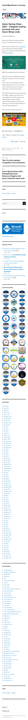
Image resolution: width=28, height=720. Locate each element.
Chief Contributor (7, 148)
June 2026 (6, 406)
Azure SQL (6, 605)
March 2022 (6, 504)
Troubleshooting (7, 678)
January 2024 (7, 462)
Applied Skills (7, 574)
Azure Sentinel (7, 603)
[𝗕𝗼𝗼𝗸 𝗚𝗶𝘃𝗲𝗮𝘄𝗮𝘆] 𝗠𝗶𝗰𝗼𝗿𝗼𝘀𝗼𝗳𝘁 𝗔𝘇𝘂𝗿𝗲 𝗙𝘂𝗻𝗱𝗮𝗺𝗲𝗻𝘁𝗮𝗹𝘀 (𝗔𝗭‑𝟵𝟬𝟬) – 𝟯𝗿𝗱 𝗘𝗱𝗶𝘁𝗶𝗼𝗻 (14, 269)
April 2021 (6, 526)
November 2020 (7, 535)
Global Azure (7, 641)
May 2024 (6, 454)
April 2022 (6, 501)
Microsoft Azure (7, 657)
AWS (5, 578)
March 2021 (6, 529)
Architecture (6, 576)
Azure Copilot (6, 193)
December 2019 (7, 556)
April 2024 (6, 456)
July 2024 (6, 450)
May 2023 (6, 477)
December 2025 (7, 416)
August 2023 (7, 470)
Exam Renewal (7, 634)
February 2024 (7, 460)
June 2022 (6, 497)
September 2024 (7, 447)
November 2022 (7, 487)
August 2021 (7, 518)
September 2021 (7, 516)
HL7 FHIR (6, 649)
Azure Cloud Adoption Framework (12, 589)
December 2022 (7, 485)
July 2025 (6, 427)
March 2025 (6, 435)
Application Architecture (9, 572)
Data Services (7, 630)
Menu (4, 9)
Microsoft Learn (7, 666)
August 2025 (7, 425)
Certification (6, 618)
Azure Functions (7, 595)
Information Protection (9, 653)
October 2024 (7, 445)
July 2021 (6, 520)
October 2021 (7, 514)
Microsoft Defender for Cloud (11, 659)
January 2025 (7, 439)
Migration (6, 670)
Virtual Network (7, 680)
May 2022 (6, 499)
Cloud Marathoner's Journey (13, 5)
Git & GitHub (7, 639)
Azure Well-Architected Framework (12, 611)
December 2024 (7, 441)
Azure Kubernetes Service (10, 597)
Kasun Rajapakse (9, 53)
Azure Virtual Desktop (9, 609)
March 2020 (6, 551)
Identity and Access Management (11, 651)
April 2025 (6, 433)
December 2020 (7, 533)
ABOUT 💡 (5, 707)
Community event (9, 150)
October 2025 (7, 420)
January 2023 (7, 483)
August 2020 (7, 541)
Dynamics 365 (7, 632)
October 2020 (7, 537)
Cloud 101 (6, 620)
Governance (6, 647)
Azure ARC (6, 584)
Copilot (14, 193)
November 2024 (7, 443)
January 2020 (7, 553)
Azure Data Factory (8, 591)
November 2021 (7, 512)
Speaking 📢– (6, 711)
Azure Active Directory (9, 580)
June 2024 (6, 452)
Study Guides (7, 676)
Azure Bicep (7, 587)
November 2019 (7, 558)
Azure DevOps (7, 593)
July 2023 (6, 472)
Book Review (7, 616)
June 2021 (6, 522)
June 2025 (6, 429)
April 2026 (6, 410)
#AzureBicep (22, 46)
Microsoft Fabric (7, 661)
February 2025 (7, 437)
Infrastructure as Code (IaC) (10, 655)
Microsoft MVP (7, 668)
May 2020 (6, 547)
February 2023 (7, 481)
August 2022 (7, 493)
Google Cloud (7, 645)
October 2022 (7, 489)
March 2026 (6, 412)
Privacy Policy (18, 715)
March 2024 (6, 458)
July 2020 (6, 543)
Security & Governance (9, 674)
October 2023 (7, 466)
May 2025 (6, 431)
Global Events (7, 643)
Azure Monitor (7, 601)
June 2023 (6, 474)
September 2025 (7, 422)
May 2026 (6, 408)
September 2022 (7, 491)
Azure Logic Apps (8, 599)
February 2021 (7, 531)
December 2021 (7, 510)
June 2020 (6, 545)
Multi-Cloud (6, 672)
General (5, 636)
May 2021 (6, 524)
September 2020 (7, 539)
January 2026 (7, 414)
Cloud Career (7, 622)
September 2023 (7, 468)
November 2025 (7, 418)
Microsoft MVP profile (7, 236)
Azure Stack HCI (8, 607)
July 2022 (6, 495)
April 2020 (6, 549)
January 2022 (7, 508)
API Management (8, 570)
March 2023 (6, 479)
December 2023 (7, 464)
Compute (6, 626)
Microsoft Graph (7, 663)
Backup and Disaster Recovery (11, 614)
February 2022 (7, 506)
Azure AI (6, 582)
